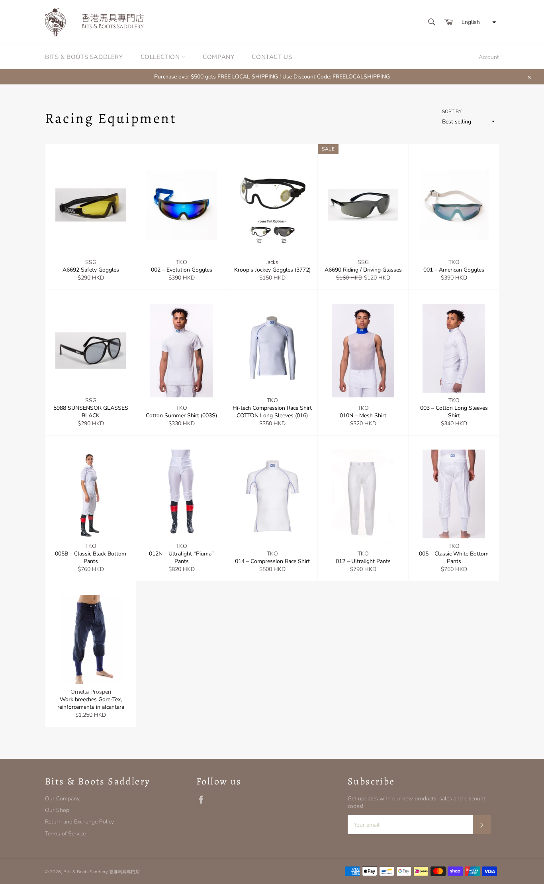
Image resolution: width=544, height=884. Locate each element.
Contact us (272, 57)
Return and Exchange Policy (79, 821)
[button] (478, 22)
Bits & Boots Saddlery (84, 57)
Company (218, 57)
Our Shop (57, 810)
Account (489, 57)
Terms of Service (65, 833)
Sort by (452, 111)
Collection (161, 57)
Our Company (62, 798)
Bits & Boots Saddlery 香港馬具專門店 (101, 872)
